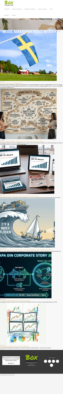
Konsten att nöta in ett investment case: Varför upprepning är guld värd (19, 196)
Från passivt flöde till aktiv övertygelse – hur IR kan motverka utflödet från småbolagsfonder (25, 249)
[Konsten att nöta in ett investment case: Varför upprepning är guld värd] (27, 193)
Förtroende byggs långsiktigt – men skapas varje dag (14, 346)
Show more (2, 349)
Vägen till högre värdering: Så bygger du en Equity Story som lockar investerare (22, 141)
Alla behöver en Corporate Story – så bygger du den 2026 (15, 300)
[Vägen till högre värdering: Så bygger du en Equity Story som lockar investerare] (28, 138)
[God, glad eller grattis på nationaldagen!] (28, 80)
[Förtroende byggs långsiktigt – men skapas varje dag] (23, 343)
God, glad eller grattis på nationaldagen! (11, 83)
